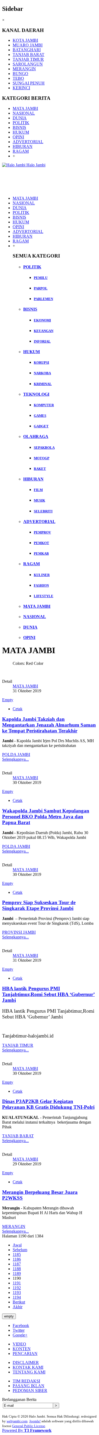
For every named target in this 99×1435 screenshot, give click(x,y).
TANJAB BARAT (28, 54)
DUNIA (20, 118)
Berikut (19, 1302)
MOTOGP (41, 458)
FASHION (41, 585)
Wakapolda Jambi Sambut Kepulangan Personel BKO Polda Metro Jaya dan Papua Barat (45, 816)
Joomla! (35, 1421)
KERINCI (21, 88)
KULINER (42, 575)
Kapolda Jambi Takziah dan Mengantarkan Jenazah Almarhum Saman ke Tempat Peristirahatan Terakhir (49, 724)
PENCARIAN (25, 1353)
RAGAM (21, 151)
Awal (17, 1245)
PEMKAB (41, 553)
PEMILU (41, 278)
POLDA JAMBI (16, 754)
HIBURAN (22, 146)
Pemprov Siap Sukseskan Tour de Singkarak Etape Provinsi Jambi (39, 905)
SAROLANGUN (28, 64)
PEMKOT (41, 543)
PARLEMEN (43, 299)
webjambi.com (17, 1421)
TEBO (18, 78)
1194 (17, 1297)
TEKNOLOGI (36, 394)
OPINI (18, 137)
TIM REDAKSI (26, 1381)
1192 (17, 1288)
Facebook (21, 1325)
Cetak (17, 709)
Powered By (26, 1430)
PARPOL (41, 288)
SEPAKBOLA (44, 448)
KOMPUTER (44, 405)
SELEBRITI (43, 511)
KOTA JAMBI (25, 40)
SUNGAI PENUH (29, 83)
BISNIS (19, 127)
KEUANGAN (43, 331)
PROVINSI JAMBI (19, 932)
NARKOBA (42, 373)
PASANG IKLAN (28, 1385)
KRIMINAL (43, 384)
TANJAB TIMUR (28, 59)
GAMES (40, 416)
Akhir (17, 1307)
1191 (17, 1283)
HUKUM (21, 132)
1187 (17, 1264)
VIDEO (19, 1344)
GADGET (41, 426)
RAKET (40, 469)
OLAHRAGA (35, 436)
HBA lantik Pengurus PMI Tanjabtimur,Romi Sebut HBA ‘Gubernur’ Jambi (48, 994)
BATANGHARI (27, 50)
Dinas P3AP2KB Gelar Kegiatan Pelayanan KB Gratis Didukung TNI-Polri (48, 1104)
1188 (17, 1268)
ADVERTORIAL (28, 141)
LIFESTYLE (43, 596)
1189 (17, 1273)
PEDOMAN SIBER (30, 1390)
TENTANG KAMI (29, 1372)
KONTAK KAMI (28, 1367)
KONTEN (22, 1349)
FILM (38, 490)
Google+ (20, 1335)
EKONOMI (42, 320)
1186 (17, 1259)
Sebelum (20, 1249)
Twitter (19, 1330)
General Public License (28, 1426)
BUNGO (20, 73)
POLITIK (21, 122)
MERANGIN (24, 69)
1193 (17, 1292)
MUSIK (39, 500)
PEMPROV (42, 532)
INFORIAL (42, 341)
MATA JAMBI (25, 108)
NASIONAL (24, 113)
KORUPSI (41, 362)
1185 (17, 1254)
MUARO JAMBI (28, 45)
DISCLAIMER (26, 1362)
